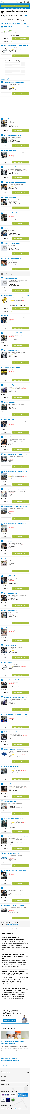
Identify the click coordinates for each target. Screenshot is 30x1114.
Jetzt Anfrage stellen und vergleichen (15, 6)
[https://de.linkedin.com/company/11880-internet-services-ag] (15, 1109)
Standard (6, 16)
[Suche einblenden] (17, 2)
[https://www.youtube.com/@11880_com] (19, 1109)
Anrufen (6, 38)
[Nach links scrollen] (2, 20)
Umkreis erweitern (12, 924)
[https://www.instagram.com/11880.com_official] (7, 1109)
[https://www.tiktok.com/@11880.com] (11, 1109)
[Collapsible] (27, 938)
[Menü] (28, 2)
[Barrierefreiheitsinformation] (24, 2)
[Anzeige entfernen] (29, 1108)
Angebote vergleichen (9, 1020)
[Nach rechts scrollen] (27, 20)
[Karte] (26, 15)
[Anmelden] (21, 2)
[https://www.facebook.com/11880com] (3, 1109)
